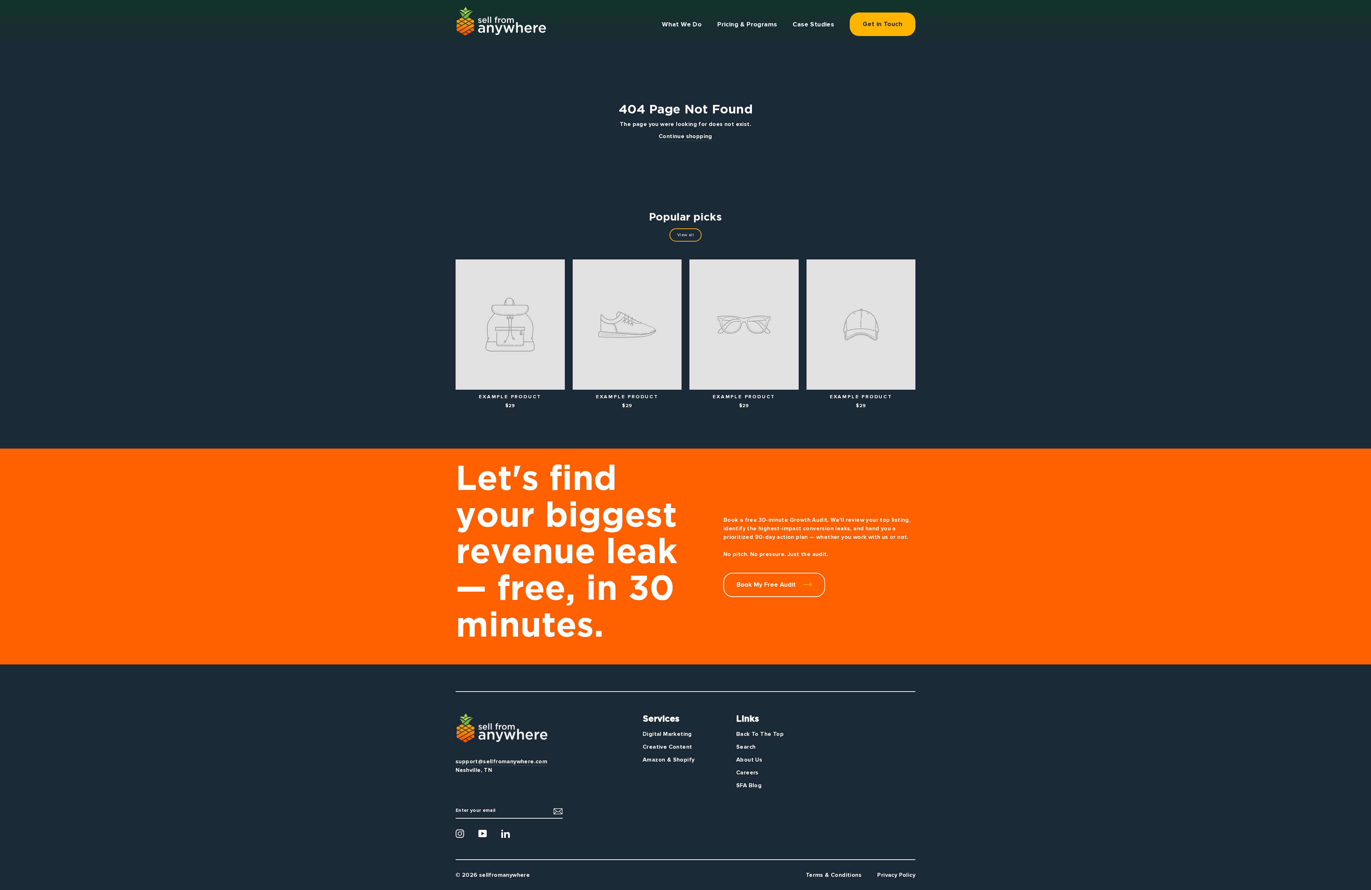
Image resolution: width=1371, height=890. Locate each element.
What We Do (682, 24)
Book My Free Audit (767, 584)
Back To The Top (760, 734)
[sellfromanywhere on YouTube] (482, 833)
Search (745, 746)
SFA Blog (749, 785)
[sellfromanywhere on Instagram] (460, 833)
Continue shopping (685, 136)
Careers (747, 772)
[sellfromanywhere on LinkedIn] (505, 833)
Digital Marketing (667, 734)
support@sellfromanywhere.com (501, 761)
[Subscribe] (558, 811)
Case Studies (813, 24)
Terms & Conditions (834, 875)
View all (685, 235)
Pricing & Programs (747, 24)
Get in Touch (883, 24)
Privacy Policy (896, 875)
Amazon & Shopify (668, 759)
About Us (749, 759)
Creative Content (667, 746)
